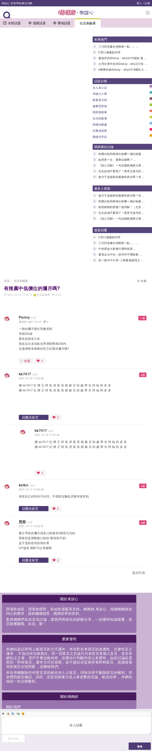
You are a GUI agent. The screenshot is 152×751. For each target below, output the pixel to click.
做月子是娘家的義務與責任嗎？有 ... (121, 177)
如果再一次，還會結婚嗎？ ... (117, 159)
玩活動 (28, 3)
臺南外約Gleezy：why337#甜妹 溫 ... (122, 58)
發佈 (139, 746)
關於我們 (13, 706)
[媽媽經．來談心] (76, 14)
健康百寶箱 (100, 106)
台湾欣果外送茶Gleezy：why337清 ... (122, 64)
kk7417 (25, 373)
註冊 (147, 3)
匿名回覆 (13, 738)
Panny (24, 317)
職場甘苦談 (100, 137)
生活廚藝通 (88, 23)
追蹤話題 (39, 23)
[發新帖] (12, 573)
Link (18, 713)
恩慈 (22, 521)
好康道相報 (100, 131)
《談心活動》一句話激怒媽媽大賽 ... (121, 165)
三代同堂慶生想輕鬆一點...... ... (118, 46)
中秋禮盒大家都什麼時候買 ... (117, 249)
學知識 (20, 3)
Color (8, 713)
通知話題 (64, 23)
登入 (139, 3)
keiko (23, 485)
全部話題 (14, 23)
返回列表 (138, 572)
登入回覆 (76, 725)
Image (13, 713)
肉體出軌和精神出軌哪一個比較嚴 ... (121, 154)
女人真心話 (100, 87)
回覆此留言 (30, 417)
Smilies (23, 713)
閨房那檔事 (100, 112)
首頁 (7, 281)
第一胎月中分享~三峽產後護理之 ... (120, 260)
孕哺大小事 (100, 94)
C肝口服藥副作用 (109, 52)
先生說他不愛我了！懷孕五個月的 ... (121, 171)
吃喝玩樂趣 (100, 124)
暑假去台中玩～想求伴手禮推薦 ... (120, 254)
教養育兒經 (100, 100)
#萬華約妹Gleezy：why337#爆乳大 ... (122, 69)
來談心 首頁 (9, 3)
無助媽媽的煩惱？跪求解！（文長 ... (121, 207)
